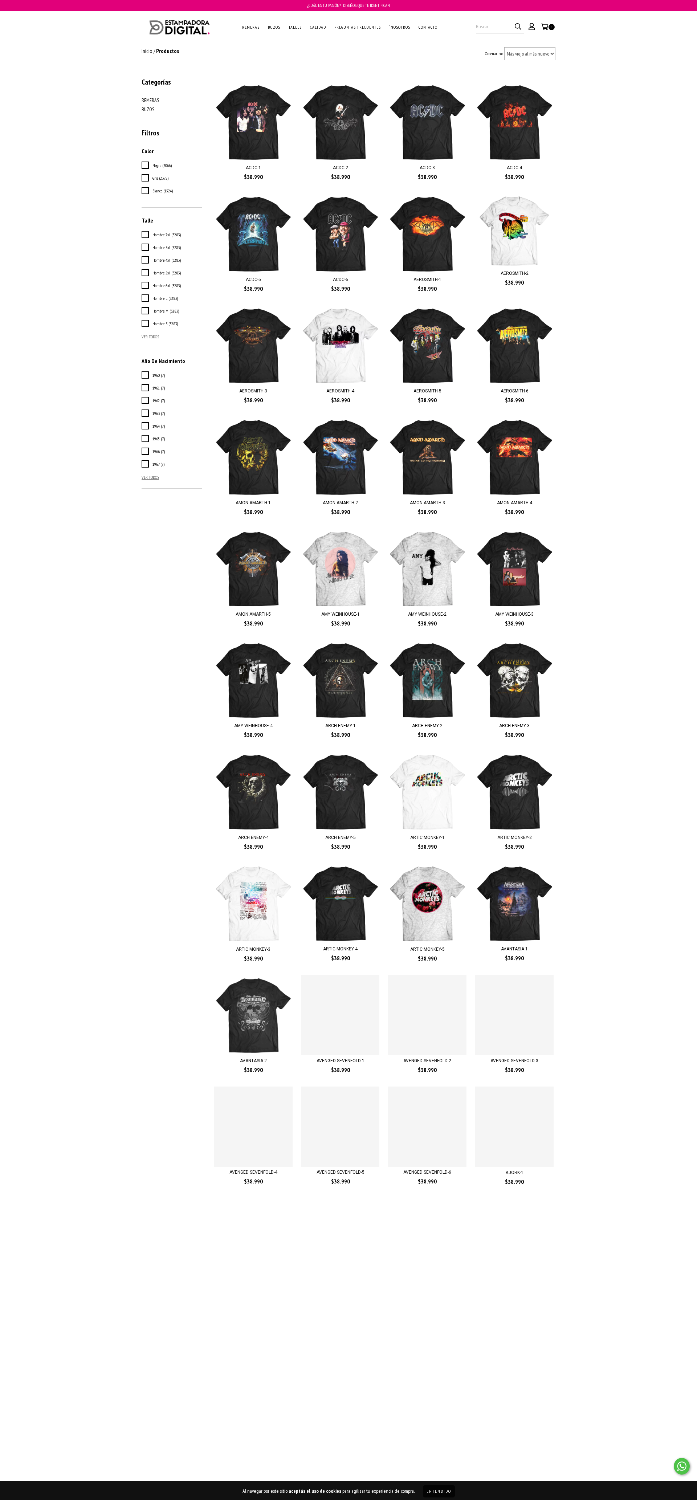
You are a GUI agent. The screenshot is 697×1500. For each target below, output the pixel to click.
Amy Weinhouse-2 (427, 614)
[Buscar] (518, 26)
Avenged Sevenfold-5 (340, 1172)
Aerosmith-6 (515, 391)
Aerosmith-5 (427, 391)
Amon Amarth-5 (253, 614)
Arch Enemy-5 (340, 837)
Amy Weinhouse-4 (253, 725)
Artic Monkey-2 (514, 837)
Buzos (274, 27)
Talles (295, 27)
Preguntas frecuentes (357, 27)
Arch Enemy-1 (340, 725)
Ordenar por (494, 53)
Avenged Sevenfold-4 (253, 1172)
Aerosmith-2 (515, 273)
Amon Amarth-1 (253, 502)
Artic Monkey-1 (427, 837)
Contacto (428, 27)
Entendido (439, 1491)
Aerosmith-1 (427, 279)
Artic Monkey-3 (253, 949)
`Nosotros (399, 27)
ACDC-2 (340, 167)
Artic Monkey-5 (427, 949)
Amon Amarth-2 (340, 502)
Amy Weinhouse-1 (340, 614)
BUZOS (148, 109)
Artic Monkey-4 (340, 948)
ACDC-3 (427, 167)
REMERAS (150, 100)
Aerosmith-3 (253, 391)
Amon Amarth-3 (427, 502)
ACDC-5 (253, 279)
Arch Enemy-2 (427, 725)
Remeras (251, 27)
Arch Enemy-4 (253, 837)
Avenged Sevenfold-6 (427, 1172)
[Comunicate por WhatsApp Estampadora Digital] (682, 1466)
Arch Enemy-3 (514, 725)
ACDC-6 (340, 279)
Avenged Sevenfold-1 (340, 1060)
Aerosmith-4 (340, 391)
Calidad (318, 27)
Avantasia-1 (514, 948)
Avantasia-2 (253, 1060)
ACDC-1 (253, 167)
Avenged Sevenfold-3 (514, 1060)
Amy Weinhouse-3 (514, 614)
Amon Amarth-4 (514, 502)
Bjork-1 (514, 1172)
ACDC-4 (514, 167)
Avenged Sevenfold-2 (427, 1060)
